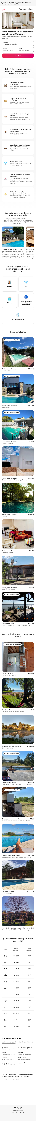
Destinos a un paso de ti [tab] (9, 1042)
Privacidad (14, 1112)
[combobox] (17, 44)
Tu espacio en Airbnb (26, 9)
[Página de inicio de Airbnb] (3, 9)
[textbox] (9, 50)
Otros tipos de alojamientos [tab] (26, 1042)
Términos (21, 1112)
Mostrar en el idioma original (11, 4)
